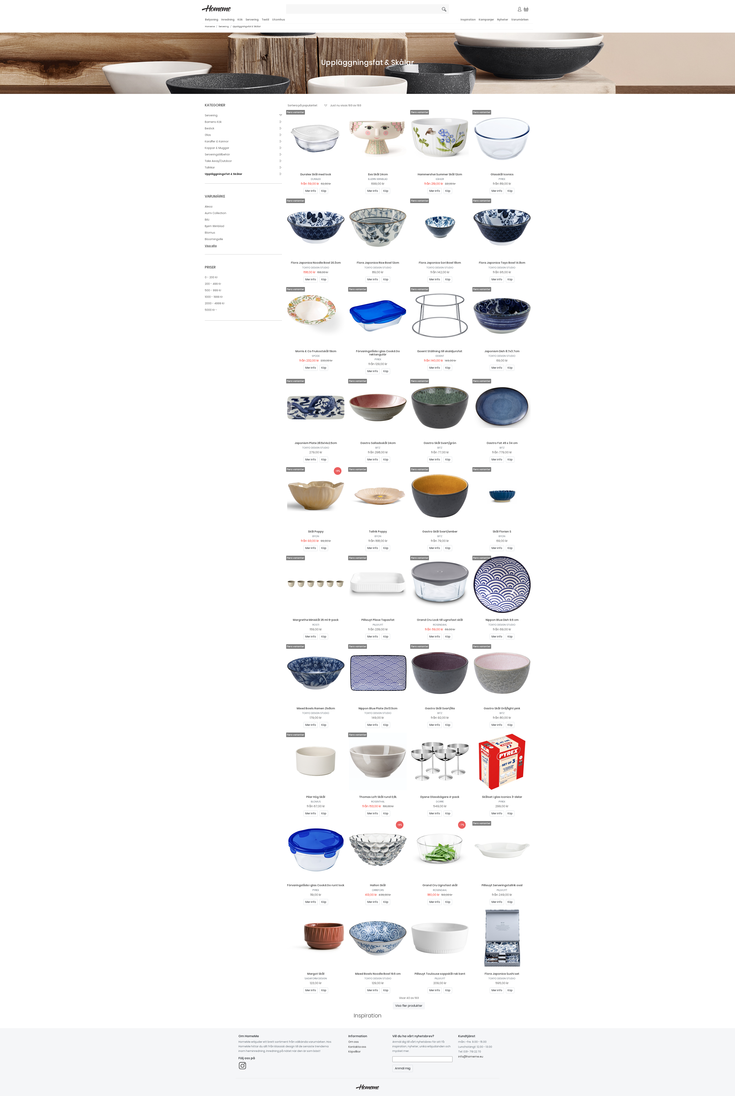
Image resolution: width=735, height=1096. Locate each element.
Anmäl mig (407, 76)
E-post (321, 63)
